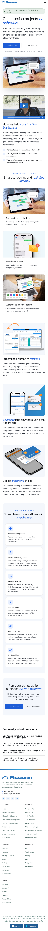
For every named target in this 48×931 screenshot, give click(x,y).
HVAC (4, 859)
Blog (26, 859)
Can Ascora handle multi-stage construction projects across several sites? (22, 737)
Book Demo (29, 866)
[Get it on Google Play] (31, 926)
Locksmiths (5, 870)
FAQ (26, 848)
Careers (4, 892)
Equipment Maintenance (33, 830)
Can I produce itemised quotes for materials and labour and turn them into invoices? (22, 744)
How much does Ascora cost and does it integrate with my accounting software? (21, 759)
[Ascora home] (24, 777)
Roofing (4, 863)
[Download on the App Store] (16, 926)
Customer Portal (31, 834)
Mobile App (29, 812)
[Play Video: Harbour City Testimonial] (24, 105)
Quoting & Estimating (9, 812)
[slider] (24, 117)
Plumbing (5, 852)
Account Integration (8, 834)
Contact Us (5, 888)
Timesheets (6, 827)
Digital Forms (29, 823)
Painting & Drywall (8, 855)
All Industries (6, 873)
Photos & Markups (31, 827)
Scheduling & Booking (9, 816)
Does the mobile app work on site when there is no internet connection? (24, 752)
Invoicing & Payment (9, 830)
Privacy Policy (6, 902)
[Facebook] (3, 798)
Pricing (27, 855)
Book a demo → (31, 45)
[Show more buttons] (43, 117)
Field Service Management (11, 820)
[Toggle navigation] (45, 2)
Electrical (5, 848)
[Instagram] (8, 798)
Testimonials (29, 852)
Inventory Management (10, 823)
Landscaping (6, 866)
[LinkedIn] (17, 798)
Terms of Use (6, 899)
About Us (5, 884)
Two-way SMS (30, 820)
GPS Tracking (29, 816)
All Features (6, 837)
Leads (4, 809)
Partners (4, 895)
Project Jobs (29, 809)
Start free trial (11, 45)
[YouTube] (12, 798)
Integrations (29, 863)
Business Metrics (31, 837)
